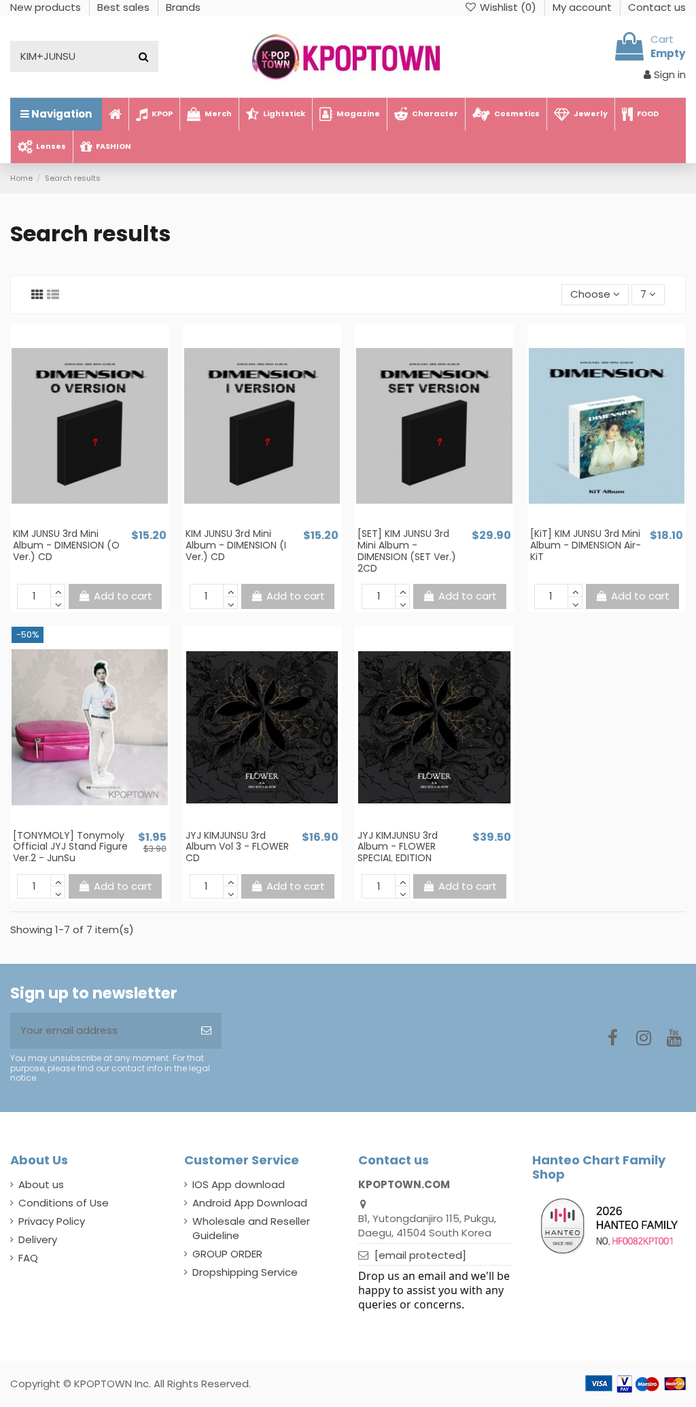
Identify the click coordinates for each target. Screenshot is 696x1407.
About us (41, 1184)
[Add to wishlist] (79, 522)
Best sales (124, 7)
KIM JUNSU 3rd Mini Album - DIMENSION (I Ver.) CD (236, 545)
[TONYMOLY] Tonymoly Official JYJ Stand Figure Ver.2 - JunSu (70, 847)
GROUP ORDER (227, 1254)
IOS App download (238, 1184)
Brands (183, 7)
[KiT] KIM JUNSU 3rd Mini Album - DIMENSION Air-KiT (585, 545)
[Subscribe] (206, 1031)
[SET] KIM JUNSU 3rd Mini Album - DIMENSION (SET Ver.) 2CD (407, 550)
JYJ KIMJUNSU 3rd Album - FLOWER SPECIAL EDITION (398, 847)
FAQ (28, 1258)
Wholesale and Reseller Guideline (251, 1228)
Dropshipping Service (245, 1272)
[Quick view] (100, 522)
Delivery (37, 1239)
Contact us (657, 7)
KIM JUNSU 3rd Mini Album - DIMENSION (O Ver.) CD (66, 545)
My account (583, 7)
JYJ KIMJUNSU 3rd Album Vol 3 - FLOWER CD (237, 847)
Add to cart (123, 596)
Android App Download (249, 1203)
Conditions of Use (63, 1203)
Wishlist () (508, 7)
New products (47, 7)
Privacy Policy (51, 1221)
